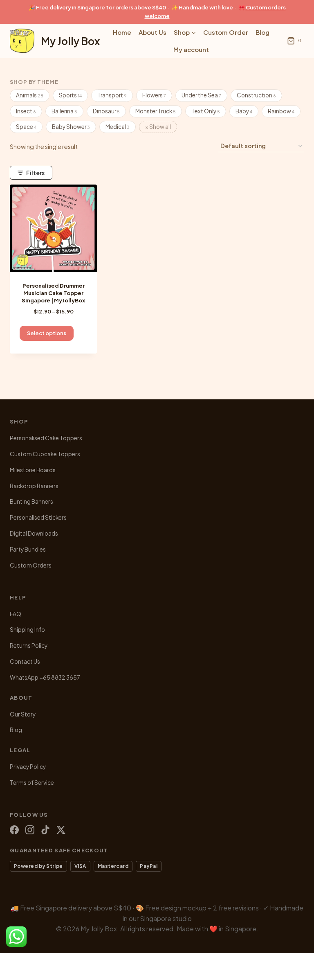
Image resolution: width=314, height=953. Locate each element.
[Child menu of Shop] (185, 32)
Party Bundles (28, 549)
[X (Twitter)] (60, 829)
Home (122, 32)
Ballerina (64, 111)
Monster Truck (155, 111)
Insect (26, 111)
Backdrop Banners (34, 485)
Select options (46, 333)
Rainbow (281, 111)
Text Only (205, 111)
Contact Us (25, 661)
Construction (256, 95)
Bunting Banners (31, 501)
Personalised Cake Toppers (46, 438)
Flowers (154, 95)
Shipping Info (27, 629)
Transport (112, 95)
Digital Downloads (34, 533)
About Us (152, 32)
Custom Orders (31, 565)
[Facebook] (14, 829)
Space (26, 126)
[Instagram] (29, 829)
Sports (70, 95)
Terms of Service (32, 782)
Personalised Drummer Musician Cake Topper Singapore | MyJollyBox (53, 293)
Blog (262, 32)
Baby (244, 111)
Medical (117, 126)
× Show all (158, 126)
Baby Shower (71, 126)
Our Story (23, 714)
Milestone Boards (33, 469)
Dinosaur (106, 111)
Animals (29, 95)
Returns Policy (28, 645)
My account (191, 49)
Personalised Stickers (38, 517)
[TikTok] (45, 829)
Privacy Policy (28, 766)
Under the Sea (201, 95)
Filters (35, 172)
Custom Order (225, 32)
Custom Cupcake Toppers (45, 454)
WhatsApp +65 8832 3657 (45, 677)
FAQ (15, 614)
